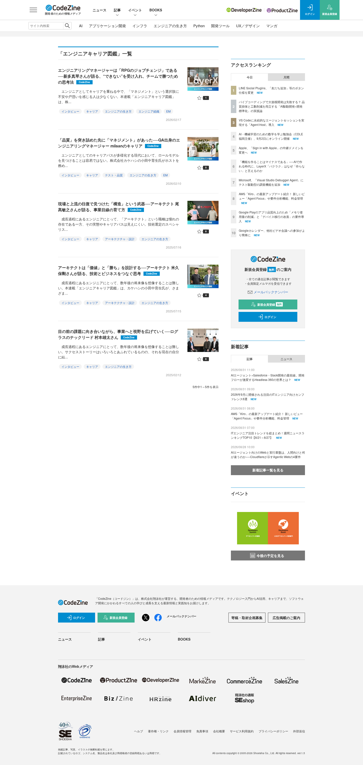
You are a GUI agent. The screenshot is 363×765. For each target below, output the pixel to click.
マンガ (271, 25)
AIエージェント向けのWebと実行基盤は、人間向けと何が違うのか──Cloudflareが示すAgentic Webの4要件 (268, 454)
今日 (250, 77)
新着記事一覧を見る (267, 469)
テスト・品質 (114, 175)
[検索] (67, 25)
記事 (117, 9)
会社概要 (219, 731)
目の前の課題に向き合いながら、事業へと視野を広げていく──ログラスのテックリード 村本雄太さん (118, 334)
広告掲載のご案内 (286, 617)
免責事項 (202, 731)
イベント (135, 9)
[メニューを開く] (33, 10)
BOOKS (155, 9)
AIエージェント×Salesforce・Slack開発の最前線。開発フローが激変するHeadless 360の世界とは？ (267, 377)
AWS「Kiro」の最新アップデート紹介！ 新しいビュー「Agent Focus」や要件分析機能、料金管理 (272, 196)
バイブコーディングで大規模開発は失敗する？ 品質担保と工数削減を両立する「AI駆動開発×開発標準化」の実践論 (272, 106)
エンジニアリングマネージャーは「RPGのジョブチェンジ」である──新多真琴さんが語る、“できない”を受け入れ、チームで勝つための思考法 (118, 76)
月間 (286, 77)
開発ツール (220, 25)
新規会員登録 (269, 304)
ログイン (270, 317)
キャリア (92, 111)
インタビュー (70, 111)
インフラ (139, 25)
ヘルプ (138, 731)
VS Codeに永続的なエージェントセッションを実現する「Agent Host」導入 (271, 122)
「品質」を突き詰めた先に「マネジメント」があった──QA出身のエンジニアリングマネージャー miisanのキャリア (119, 143)
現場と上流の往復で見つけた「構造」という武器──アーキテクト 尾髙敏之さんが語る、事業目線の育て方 (118, 206)
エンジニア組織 (149, 111)
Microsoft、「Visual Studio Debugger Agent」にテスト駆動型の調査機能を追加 (271, 182)
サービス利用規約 (242, 731)
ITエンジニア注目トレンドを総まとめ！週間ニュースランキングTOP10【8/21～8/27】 (267, 435)
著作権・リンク (158, 731)
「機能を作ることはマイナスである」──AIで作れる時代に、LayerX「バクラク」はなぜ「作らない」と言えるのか (272, 166)
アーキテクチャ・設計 (120, 239)
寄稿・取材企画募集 (246, 617)
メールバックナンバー (271, 291)
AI (80, 25)
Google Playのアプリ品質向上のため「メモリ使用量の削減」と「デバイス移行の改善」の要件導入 (271, 216)
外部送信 (299, 731)
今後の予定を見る (270, 555)
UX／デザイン (248, 25)
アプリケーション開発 (107, 25)
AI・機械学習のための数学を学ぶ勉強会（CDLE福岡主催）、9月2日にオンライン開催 (271, 136)
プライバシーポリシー (273, 731)
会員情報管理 (182, 731)
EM (168, 111)
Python (199, 25)
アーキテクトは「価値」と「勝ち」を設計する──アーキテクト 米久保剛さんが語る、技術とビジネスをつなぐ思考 (118, 270)
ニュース (99, 9)
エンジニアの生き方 (170, 25)
